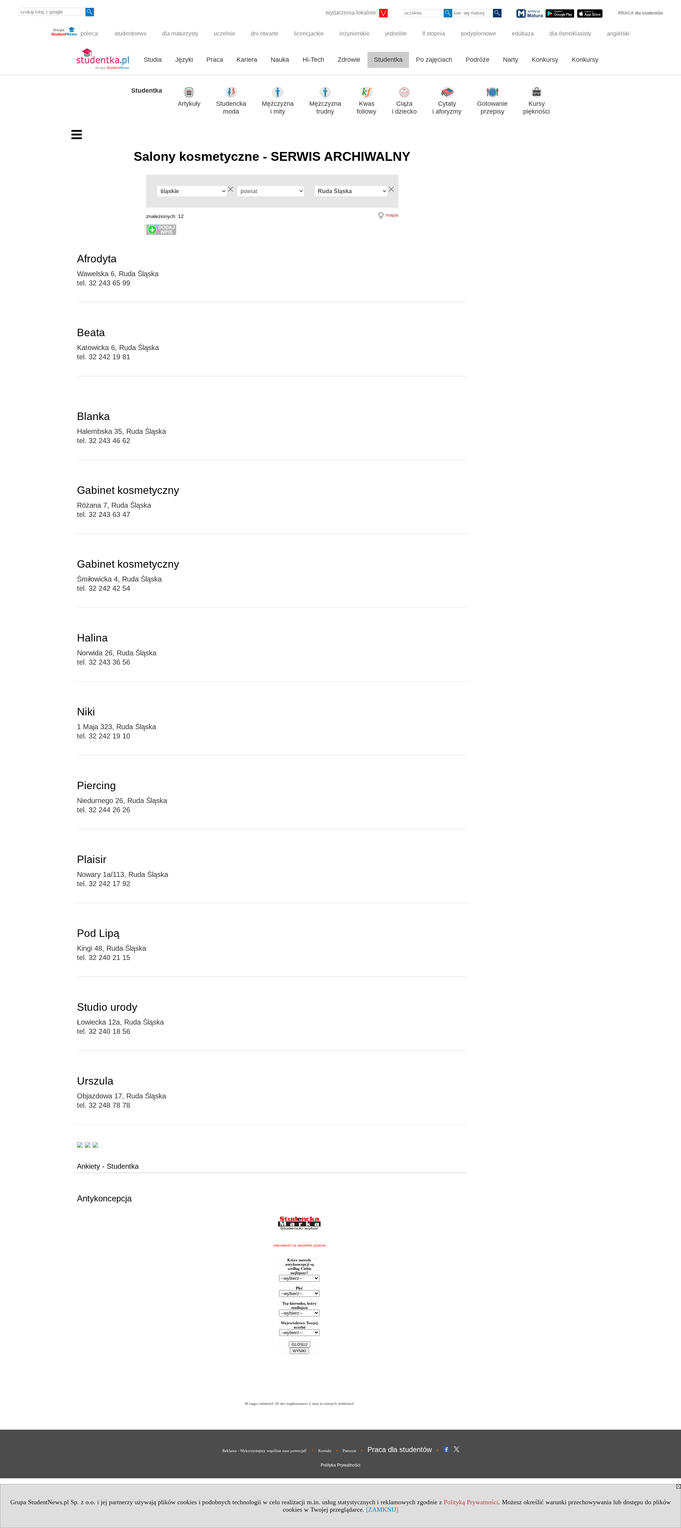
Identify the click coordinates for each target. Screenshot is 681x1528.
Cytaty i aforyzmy (446, 107)
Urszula (95, 1081)
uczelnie (224, 34)
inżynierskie (354, 34)
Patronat (349, 1450)
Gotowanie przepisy (492, 107)
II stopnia (433, 34)
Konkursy (545, 59)
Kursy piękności (536, 107)
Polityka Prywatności (340, 1465)
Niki (86, 711)
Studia (153, 59)
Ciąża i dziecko (404, 107)
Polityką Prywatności (471, 1502)
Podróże (477, 59)
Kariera (247, 59)
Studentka (388, 59)
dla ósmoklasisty (570, 34)
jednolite (396, 34)
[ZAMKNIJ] (382, 1509)
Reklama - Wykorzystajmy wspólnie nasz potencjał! (264, 1450)
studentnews (130, 34)
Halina (92, 638)
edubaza (523, 34)
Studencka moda (231, 107)
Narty (510, 59)
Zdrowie (349, 59)
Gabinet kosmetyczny (128, 490)
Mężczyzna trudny (325, 107)
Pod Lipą (98, 933)
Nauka (280, 59)
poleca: (89, 34)
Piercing (96, 785)
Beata (91, 332)
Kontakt (324, 1450)
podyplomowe (478, 34)
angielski (618, 34)
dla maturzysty (180, 34)
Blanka (93, 416)
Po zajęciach (434, 59)
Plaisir (91, 859)
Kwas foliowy (366, 107)
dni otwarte (264, 34)
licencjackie (309, 34)
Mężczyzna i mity (278, 107)
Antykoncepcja (104, 1198)
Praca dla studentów (399, 1449)
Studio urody (107, 1007)
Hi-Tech (313, 59)
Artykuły (189, 103)
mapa (392, 215)
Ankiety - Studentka (108, 1166)
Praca (214, 59)
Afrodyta (97, 258)
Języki (184, 59)
